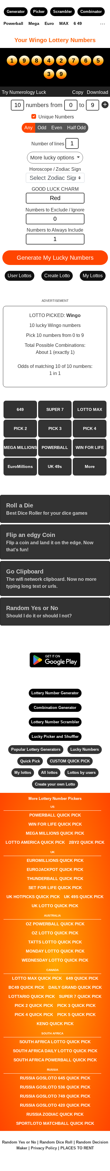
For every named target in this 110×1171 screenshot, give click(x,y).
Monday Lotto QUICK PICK (55, 951)
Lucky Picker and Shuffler (55, 736)
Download (97, 92)
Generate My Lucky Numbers (55, 257)
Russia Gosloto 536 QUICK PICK (55, 1087)
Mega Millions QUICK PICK (55, 833)
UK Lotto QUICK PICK (55, 905)
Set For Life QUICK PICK (55, 887)
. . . (102, 23)
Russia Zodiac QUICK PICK (55, 1114)
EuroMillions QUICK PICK (55, 860)
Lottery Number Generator (55, 693)
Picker (39, 11)
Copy (77, 92)
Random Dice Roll (57, 1142)
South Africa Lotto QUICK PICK (55, 1041)
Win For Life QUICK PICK (55, 824)
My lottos (22, 772)
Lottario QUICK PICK (32, 996)
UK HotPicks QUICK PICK (33, 896)
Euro (49, 23)
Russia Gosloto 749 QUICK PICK (55, 1096)
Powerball (13, 23)
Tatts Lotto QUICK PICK (55, 942)
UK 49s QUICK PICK (84, 896)
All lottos (49, 772)
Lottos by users (81, 772)
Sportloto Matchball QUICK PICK (55, 1123)
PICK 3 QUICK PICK (76, 1005)
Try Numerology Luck (24, 92)
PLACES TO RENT (77, 1148)
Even (56, 127)
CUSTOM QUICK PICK (70, 761)
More (90, 466)
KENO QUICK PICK (55, 1023)
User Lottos (19, 275)
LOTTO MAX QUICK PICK (37, 978)
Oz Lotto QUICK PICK (55, 933)
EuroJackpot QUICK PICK (55, 869)
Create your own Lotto (55, 784)
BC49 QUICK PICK (26, 987)
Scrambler (62, 11)
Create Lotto (57, 275)
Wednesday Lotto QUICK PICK (55, 960)
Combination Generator (55, 707)
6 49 (78, 23)
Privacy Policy (44, 1148)
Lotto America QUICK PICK (35, 842)
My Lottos (93, 275)
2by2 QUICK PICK (86, 842)
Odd (42, 127)
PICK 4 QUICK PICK (34, 1014)
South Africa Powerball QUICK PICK (55, 1060)
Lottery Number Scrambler (55, 722)
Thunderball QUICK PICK (55, 878)
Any (28, 127)
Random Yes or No (19, 1142)
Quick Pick (30, 761)
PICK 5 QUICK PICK (76, 1014)
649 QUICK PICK (82, 978)
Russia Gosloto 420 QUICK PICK (55, 1105)
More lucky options (53, 158)
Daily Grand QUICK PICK (75, 987)
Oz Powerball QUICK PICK (55, 924)
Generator (16, 11)
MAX (63, 23)
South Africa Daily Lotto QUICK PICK (55, 1050)
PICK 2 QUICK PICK (34, 1005)
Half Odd (76, 127)
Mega (33, 23)
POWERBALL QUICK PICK (55, 815)
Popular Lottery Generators (35, 749)
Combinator (91, 11)
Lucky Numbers (84, 749)
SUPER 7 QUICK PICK (80, 996)
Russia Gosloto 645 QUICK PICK (55, 1078)
